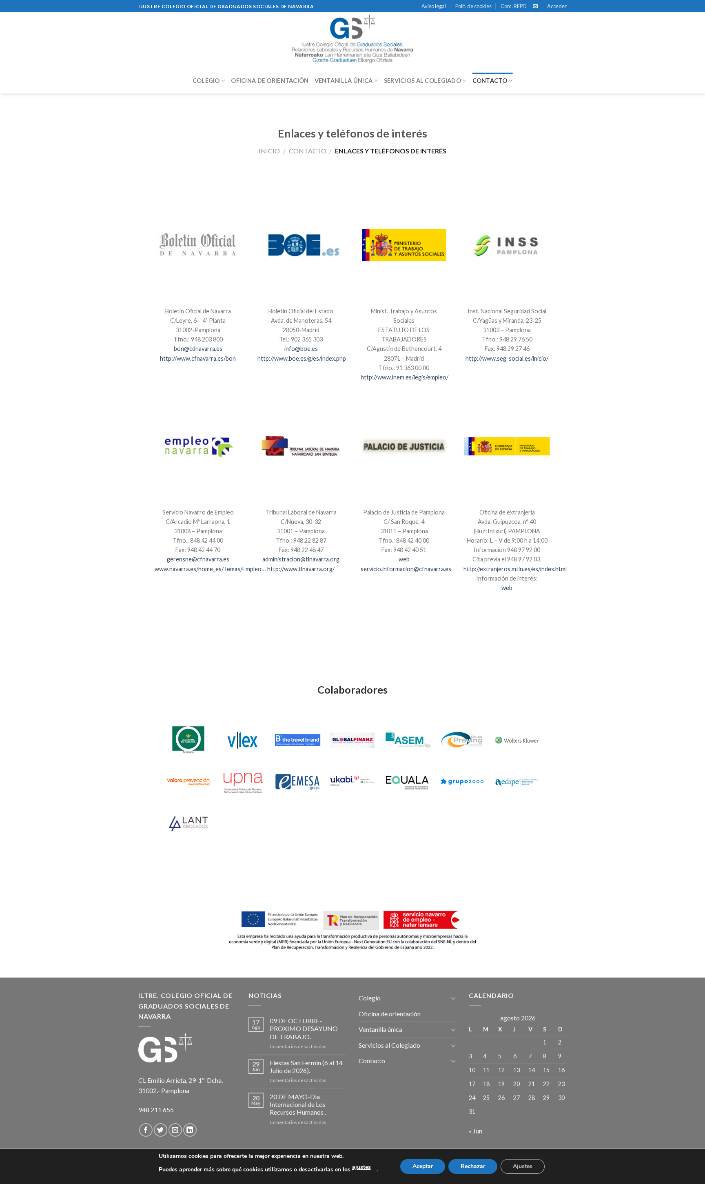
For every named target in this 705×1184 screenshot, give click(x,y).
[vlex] (243, 740)
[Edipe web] (517, 782)
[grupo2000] (462, 782)
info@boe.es (301, 348)
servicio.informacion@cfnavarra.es (406, 568)
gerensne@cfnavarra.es (198, 559)
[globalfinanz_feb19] (353, 740)
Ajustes (522, 1166)
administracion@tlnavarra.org (300, 559)
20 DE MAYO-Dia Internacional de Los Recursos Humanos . (298, 1104)
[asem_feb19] (407, 740)
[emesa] (298, 782)
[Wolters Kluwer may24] (517, 740)
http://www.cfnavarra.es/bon (198, 358)
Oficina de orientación (269, 80)
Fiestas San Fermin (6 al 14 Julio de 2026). (306, 1066)
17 (472, 1083)
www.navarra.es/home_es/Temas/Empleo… (210, 568)
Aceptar (422, 1166)
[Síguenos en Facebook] (146, 1130)
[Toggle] (453, 998)
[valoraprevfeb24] (188, 782)
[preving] (462, 740)
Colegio (206, 80)
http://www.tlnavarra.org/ (301, 568)
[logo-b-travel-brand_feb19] (298, 740)
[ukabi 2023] (353, 782)
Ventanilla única (344, 80)
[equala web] (407, 782)
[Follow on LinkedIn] (190, 1130)
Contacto (489, 80)
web (404, 559)
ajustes (361, 1167)
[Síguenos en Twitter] (160, 1130)
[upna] (243, 782)
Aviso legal (433, 6)
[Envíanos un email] (535, 6)
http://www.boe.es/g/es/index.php (301, 358)
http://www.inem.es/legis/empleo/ (404, 377)
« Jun (475, 1131)
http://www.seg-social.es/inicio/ (507, 358)
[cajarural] (188, 740)
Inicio (269, 151)
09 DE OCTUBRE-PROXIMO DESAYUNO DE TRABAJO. (304, 1028)
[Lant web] (188, 823)
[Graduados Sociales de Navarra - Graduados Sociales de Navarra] (352, 40)
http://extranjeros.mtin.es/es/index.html (515, 568)
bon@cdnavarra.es (198, 348)
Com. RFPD (514, 6)
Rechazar (473, 1166)
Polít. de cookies (473, 6)
